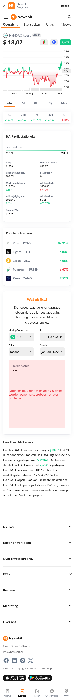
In (41, 330)
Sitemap (47, 668)
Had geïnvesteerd (19, 330)
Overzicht (10, 24)
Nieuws (66, 24)
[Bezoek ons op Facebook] (6, 660)
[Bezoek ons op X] (30, 660)
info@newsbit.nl (13, 651)
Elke (11, 345)
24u (9, 103)
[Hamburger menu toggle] (6, 17)
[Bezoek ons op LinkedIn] (14, 660)
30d (36, 103)
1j (50, 103)
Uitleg (50, 24)
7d (23, 103)
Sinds (43, 345)
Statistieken (32, 24)
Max (64, 103)
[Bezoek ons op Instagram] (23, 660)
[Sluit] (4, 5)
